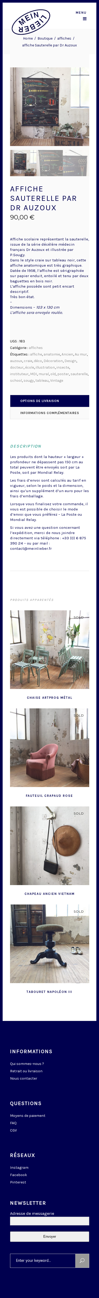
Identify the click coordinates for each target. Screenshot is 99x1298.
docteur (16, 367)
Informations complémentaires (49, 413)
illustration (45, 367)
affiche (36, 354)
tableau (42, 380)
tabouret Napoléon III (49, 992)
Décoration (53, 361)
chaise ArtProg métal (49, 697)
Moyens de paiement (27, 1115)
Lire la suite (37, 697)
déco (38, 361)
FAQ (13, 1123)
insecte (62, 367)
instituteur (19, 374)
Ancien (67, 354)
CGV (13, 1130)
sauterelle (79, 374)
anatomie (52, 354)
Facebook (18, 1175)
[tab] (50, 401)
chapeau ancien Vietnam (50, 894)
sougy (28, 380)
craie (28, 361)
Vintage (56, 380)
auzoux (16, 361)
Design (70, 361)
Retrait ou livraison (26, 1071)
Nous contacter (23, 1078)
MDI (33, 374)
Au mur (81, 354)
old (53, 374)
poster (63, 374)
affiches (64, 38)
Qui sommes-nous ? (27, 1064)
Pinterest (18, 1182)
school (16, 380)
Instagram (19, 1167)
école (29, 367)
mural (44, 374)
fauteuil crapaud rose (49, 796)
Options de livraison (39, 401)
